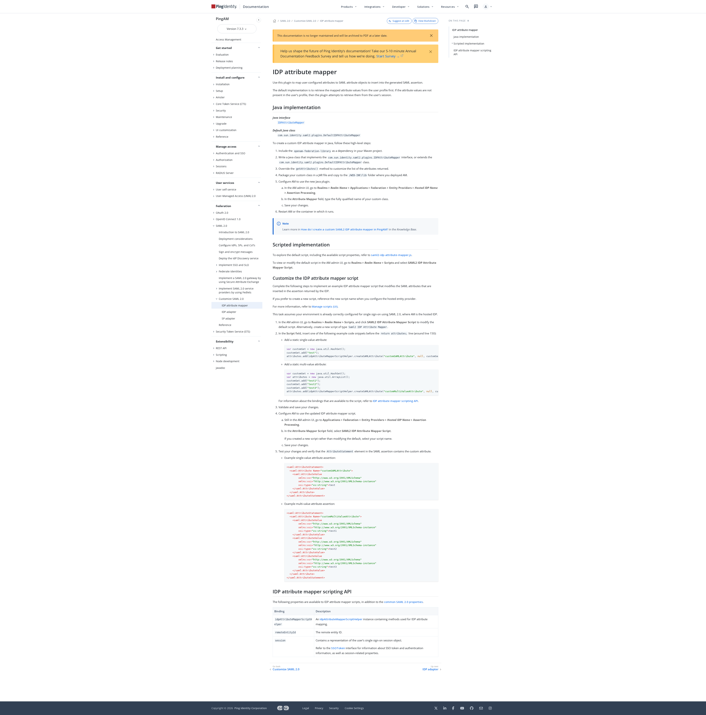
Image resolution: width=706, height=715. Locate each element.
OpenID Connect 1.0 (228, 219)
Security (221, 110)
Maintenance (224, 117)
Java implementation (466, 36)
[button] (487, 6)
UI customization (226, 130)
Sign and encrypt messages (236, 252)
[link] (224, 6)
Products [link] (349, 6)
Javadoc (220, 368)
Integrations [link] (374, 6)
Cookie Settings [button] (354, 708)
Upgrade (221, 123)
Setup (219, 91)
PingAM (222, 18)
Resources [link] (450, 6)
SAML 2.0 (221, 225)
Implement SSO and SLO (234, 265)
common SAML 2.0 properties (403, 602)
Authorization (224, 160)
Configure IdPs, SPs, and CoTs (237, 245)
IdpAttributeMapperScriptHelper (341, 619)
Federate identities (230, 271)
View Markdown (427, 20)
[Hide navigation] (258, 20)
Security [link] (334, 708)
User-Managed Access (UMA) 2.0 (236, 196)
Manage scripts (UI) (325, 306)
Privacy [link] (319, 708)
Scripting (221, 354)
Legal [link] (305, 708)
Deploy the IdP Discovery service (238, 258)
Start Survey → (388, 56)
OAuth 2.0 (222, 212)
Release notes (224, 61)
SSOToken (338, 648)
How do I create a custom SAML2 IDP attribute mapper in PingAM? (344, 229)
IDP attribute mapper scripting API (395, 401)
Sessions (221, 166)
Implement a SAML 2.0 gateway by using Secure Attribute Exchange (240, 280)
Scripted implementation (469, 43)
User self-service (226, 189)
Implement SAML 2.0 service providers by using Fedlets (236, 290)
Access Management (228, 39)
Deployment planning (229, 67)
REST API (221, 348)
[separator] (262, 357)
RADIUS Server (225, 173)
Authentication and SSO (230, 153)
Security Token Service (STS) (233, 331)
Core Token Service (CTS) (231, 104)
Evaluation (222, 54)
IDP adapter (229, 312)
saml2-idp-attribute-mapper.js (391, 255)
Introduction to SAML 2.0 (234, 232)
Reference (222, 136)
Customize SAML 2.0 (231, 299)
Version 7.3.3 (235, 29)
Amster (220, 97)
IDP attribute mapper (235, 305)
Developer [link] (401, 6)
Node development (227, 361)
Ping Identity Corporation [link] (250, 708)
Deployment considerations (236, 239)
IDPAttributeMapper (291, 122)
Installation (223, 84)
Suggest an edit (401, 20)
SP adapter (228, 318)
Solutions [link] (425, 6)
